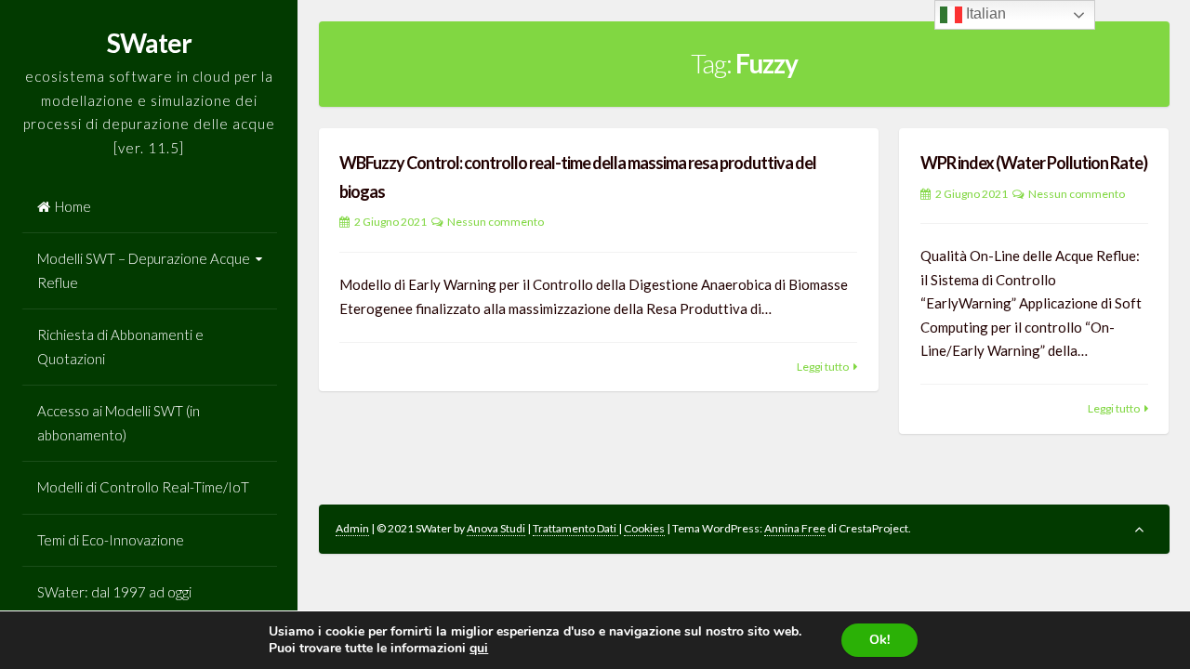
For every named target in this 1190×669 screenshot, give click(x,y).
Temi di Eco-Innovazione (110, 539)
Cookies (644, 528)
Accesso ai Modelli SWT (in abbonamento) (118, 422)
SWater (149, 43)
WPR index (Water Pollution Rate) (1033, 162)
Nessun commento (495, 222)
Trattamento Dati (575, 528)
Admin (352, 528)
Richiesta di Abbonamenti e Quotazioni (120, 346)
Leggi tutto (823, 367)
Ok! (879, 640)
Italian (984, 13)
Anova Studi (496, 528)
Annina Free (795, 528)
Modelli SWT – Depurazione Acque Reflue (143, 270)
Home (73, 206)
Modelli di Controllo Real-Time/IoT (143, 487)
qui (478, 648)
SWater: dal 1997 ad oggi (114, 592)
